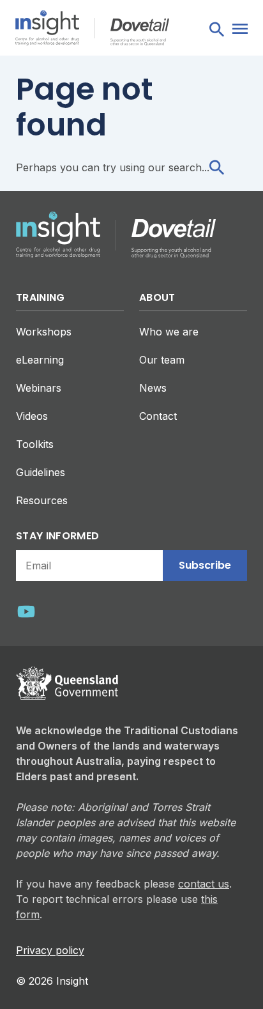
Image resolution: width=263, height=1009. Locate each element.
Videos (32, 416)
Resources (42, 500)
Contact (158, 416)
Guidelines (40, 472)
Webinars (38, 387)
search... (189, 167)
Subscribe (205, 565)
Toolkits (35, 444)
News (153, 387)
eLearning (40, 359)
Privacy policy (50, 950)
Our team (161, 359)
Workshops (43, 331)
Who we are (169, 331)
